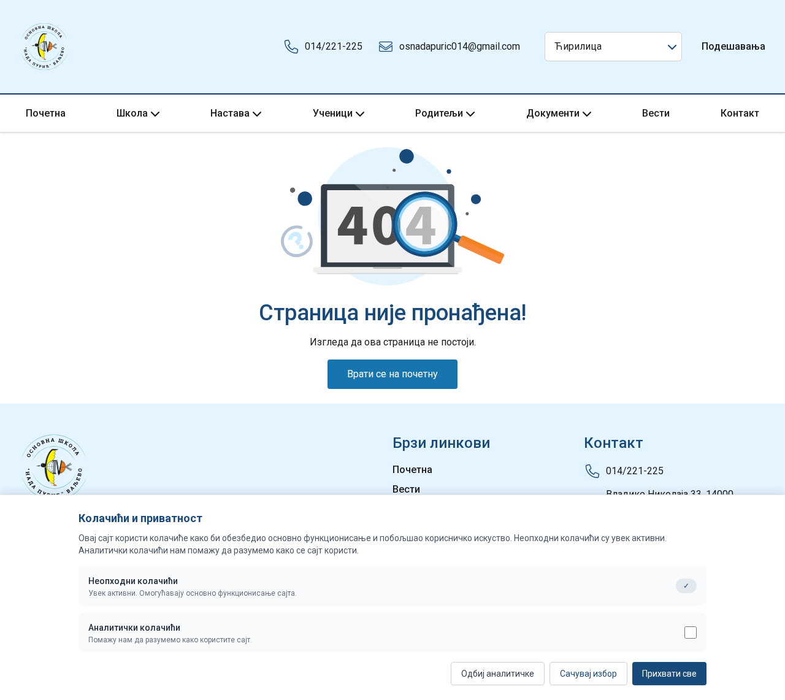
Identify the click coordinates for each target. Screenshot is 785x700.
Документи (553, 113)
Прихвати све (669, 674)
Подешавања (733, 46)
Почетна (46, 113)
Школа (132, 113)
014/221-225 (333, 46)
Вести (656, 113)
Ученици (333, 113)
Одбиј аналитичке (497, 674)
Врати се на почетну (392, 374)
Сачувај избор (588, 674)
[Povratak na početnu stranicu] (44, 46)
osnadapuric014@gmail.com (459, 46)
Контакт (740, 113)
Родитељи (439, 113)
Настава (230, 113)
